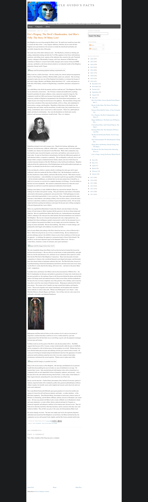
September (95, 92)
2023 (92, 67)
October (94, 89)
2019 (92, 78)
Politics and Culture (49, 423)
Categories (39, 26)
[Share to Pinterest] (61, 421)
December (95, 84)
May (93, 163)
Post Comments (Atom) (42, 491)
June (93, 160)
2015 (92, 183)
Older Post (79, 487)
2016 (92, 180)
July (93, 98)
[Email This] (53, 421)
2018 (92, 81)
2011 (92, 194)
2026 (92, 59)
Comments (94, 49)
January (94, 174)
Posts (92, 45)
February (95, 171)
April (93, 166)
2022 (92, 70)
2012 (92, 191)
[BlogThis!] (55, 421)
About (48, 26)
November (95, 86)
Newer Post (30, 487)
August (94, 95)
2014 (92, 186)
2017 (92, 177)
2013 (92, 189)
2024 (92, 64)
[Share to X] (57, 421)
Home (30, 26)
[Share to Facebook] (59, 421)
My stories (37, 423)
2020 (92, 76)
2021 (92, 73)
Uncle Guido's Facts (74, 5)
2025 (92, 62)
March (94, 168)
